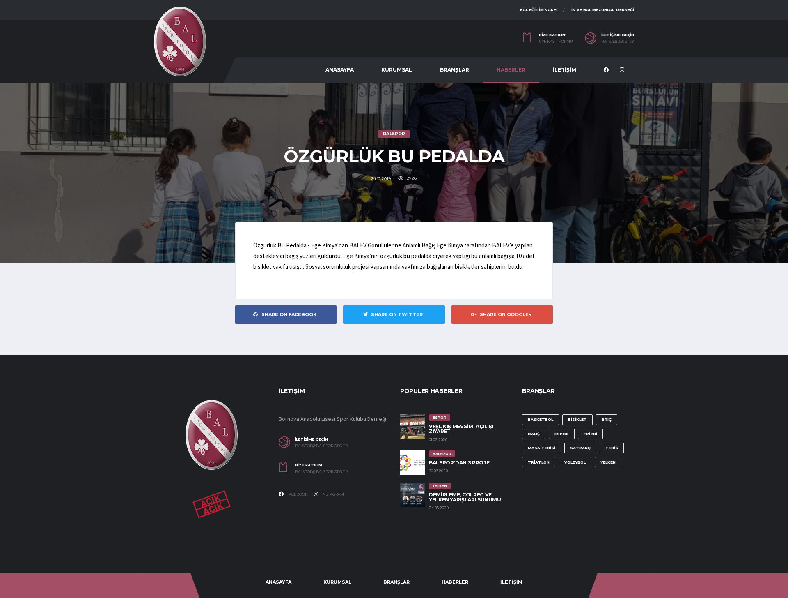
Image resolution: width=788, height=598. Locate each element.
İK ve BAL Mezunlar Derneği (602, 9)
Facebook (297, 494)
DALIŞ (534, 434)
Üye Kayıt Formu (556, 41)
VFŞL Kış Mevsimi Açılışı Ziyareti (461, 428)
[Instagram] (623, 70)
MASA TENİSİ (541, 448)
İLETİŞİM (564, 70)
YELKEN (608, 462)
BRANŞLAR (454, 70)
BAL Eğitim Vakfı (538, 9)
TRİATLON (539, 462)
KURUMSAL (396, 70)
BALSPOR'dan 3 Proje (459, 462)
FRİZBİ (590, 434)
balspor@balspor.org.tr (321, 446)
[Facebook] (607, 70)
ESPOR (561, 434)
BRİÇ (607, 419)
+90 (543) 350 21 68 (617, 41)
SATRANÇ (580, 448)
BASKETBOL (540, 419)
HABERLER (511, 70)
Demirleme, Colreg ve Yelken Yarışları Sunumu (465, 497)
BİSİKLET (577, 419)
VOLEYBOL (575, 462)
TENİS (611, 448)
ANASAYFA (339, 70)
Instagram (332, 494)
